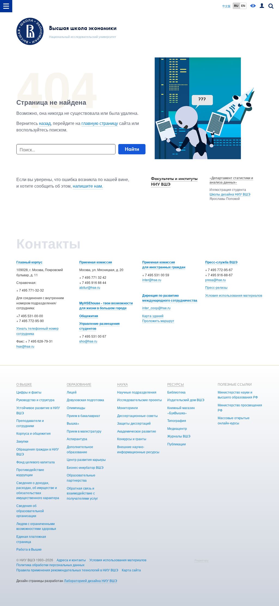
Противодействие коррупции (30, 472)
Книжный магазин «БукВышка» (181, 410)
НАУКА (122, 384)
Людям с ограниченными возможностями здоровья (36, 526)
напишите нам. (88, 186)
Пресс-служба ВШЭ (221, 262)
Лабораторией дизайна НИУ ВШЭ (90, 580)
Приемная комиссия (95, 262)
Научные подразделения (136, 392)
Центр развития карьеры (86, 459)
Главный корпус (29, 262)
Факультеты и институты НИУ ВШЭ (174, 181)
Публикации (176, 444)
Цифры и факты (28, 392)
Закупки (22, 441)
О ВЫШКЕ (24, 384)
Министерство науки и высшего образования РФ (238, 395)
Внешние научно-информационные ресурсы (138, 449)
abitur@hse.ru (89, 287)
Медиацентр (177, 428)
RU (236, 5)
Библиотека (176, 392)
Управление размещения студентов (99, 326)
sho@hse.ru (88, 341)
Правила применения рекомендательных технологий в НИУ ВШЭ (67, 570)
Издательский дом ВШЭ (185, 399)
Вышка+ (73, 423)
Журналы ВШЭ (178, 436)
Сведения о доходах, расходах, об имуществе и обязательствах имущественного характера (37, 490)
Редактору (201, 560)
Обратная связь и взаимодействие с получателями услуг (82, 493)
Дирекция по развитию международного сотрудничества (169, 298)
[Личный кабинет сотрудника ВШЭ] (262, 6)
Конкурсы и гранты (131, 438)
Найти (132, 149)
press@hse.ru (215, 279)
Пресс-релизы (216, 287)
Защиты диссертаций (134, 423)
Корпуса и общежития (33, 433)
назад (45, 123)
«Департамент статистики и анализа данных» (231, 180)
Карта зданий (152, 315)
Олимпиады (76, 407)
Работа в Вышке (29, 549)
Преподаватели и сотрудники (30, 423)
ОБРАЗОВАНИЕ (79, 384)
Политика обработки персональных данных (50, 564)
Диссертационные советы (137, 415)
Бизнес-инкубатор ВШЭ (85, 467)
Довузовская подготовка (85, 399)
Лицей (72, 392)
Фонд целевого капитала (35, 462)
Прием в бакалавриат (83, 415)
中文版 (226, 6)
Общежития (88, 315)
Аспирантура (77, 438)
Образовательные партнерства (81, 477)
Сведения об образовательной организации (30, 510)
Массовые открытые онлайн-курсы (234, 420)
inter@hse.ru (151, 279)
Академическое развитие (136, 431)
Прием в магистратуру (84, 431)
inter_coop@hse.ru (156, 307)
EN (243, 5)
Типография (176, 420)
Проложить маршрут (158, 320)
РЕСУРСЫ (175, 384)
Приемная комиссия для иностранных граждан (163, 265)
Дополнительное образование (80, 449)
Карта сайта (131, 570)
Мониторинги (127, 407)
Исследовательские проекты (139, 399)
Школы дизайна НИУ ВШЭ (230, 194)
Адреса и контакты (71, 559)
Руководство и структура (35, 399)
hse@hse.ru (25, 346)
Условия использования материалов (233, 295)
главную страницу (99, 123)
